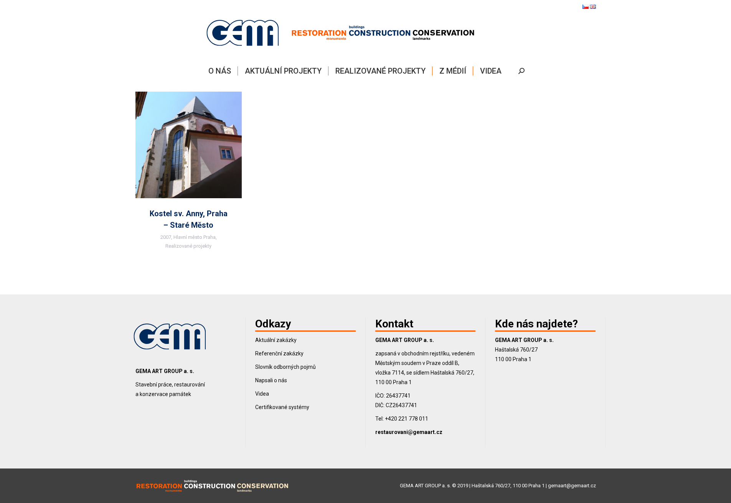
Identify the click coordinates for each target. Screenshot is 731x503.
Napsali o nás (271, 380)
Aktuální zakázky (276, 340)
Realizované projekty (188, 246)
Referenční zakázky (279, 353)
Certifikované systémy (282, 407)
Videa (262, 394)
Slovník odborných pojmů (285, 367)
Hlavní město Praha (194, 237)
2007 (165, 237)
